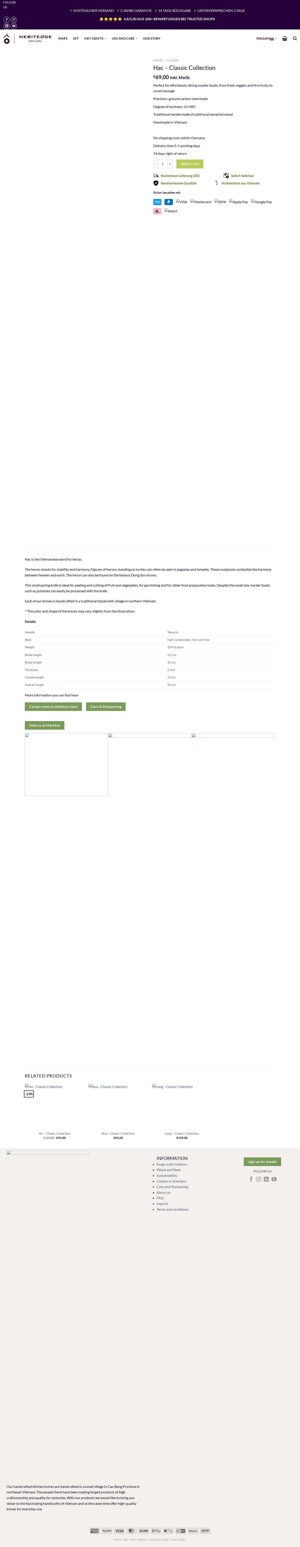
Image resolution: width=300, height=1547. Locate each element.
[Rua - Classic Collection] (118, 1106)
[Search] (295, 38)
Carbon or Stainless (171, 1181)
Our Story (152, 38)
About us (163, 1192)
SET (76, 38)
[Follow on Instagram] (14, 19)
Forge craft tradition (172, 1164)
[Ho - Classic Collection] (54, 1106)
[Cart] (284, 38)
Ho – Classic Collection (54, 1133)
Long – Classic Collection (182, 1133)
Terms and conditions (173, 1209)
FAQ (160, 1198)
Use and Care (123, 38)
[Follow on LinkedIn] (7, 26)
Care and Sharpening (172, 1186)
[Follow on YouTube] (14, 26)
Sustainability (167, 1175)
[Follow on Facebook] (7, 19)
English (263, 38)
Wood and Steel (169, 1170)
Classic (173, 60)
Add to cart (190, 164)
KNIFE (63, 38)
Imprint (162, 1203)
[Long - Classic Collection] (181, 1106)
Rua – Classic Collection (118, 1133)
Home (158, 60)
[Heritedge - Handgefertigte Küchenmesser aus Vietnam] (27, 38)
